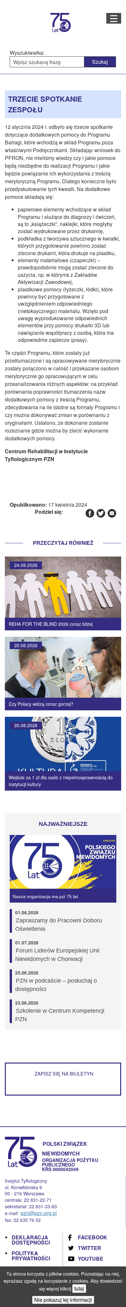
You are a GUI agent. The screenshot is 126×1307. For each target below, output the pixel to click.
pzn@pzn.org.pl (39, 1213)
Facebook (92, 1237)
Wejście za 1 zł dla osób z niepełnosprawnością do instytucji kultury (61, 780)
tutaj (79, 1288)
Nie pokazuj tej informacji (63, 1299)
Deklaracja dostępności (31, 1240)
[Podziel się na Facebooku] (89, 513)
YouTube (90, 1258)
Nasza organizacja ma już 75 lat (45, 896)
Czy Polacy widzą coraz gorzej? (41, 704)
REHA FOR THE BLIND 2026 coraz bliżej (51, 624)
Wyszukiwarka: (27, 52)
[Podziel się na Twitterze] (100, 513)
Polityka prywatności (31, 1255)
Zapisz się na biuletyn (64, 1073)
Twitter (89, 1248)
